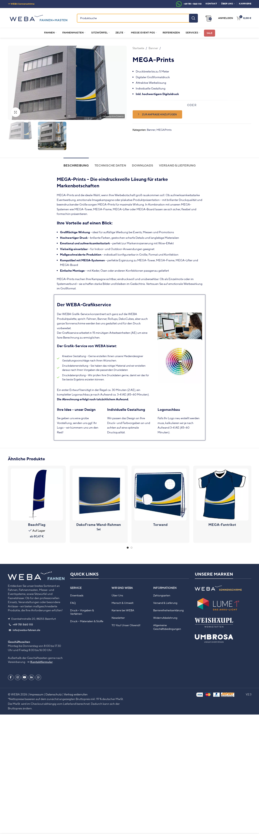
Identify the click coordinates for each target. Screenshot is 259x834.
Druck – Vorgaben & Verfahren (82, 612)
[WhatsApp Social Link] (38, 677)
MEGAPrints (164, 129)
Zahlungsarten (161, 595)
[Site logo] (38, 17)
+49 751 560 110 (22, 624)
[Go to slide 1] (65, 116)
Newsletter (118, 617)
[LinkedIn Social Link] (31, 677)
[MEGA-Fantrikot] (222, 495)
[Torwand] (160, 495)
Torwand (160, 524)
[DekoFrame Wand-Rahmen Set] (98, 495)
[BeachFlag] (37, 495)
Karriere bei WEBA (123, 610)
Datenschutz (53, 694)
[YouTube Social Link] (24, 677)
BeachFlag (36, 524)
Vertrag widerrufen (76, 694)
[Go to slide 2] (69, 116)
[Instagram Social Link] (18, 677)
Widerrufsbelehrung (165, 617)
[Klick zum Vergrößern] (15, 112)
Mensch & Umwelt (122, 602)
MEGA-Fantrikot (222, 524)
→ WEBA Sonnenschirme (21, 3)
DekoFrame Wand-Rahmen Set (98, 526)
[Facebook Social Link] (11, 677)
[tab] (76, 163)
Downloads (76, 595)
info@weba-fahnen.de (26, 630)
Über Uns (117, 595)
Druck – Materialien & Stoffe (86, 621)
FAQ (73, 602)
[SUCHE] (193, 18)
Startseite (138, 48)
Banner (153, 48)
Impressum (36, 694)
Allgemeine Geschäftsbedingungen (167, 627)
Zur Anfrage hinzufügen (159, 114)
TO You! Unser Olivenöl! (126, 625)
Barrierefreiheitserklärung (168, 610)
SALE (209, 33)
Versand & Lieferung (165, 602)
